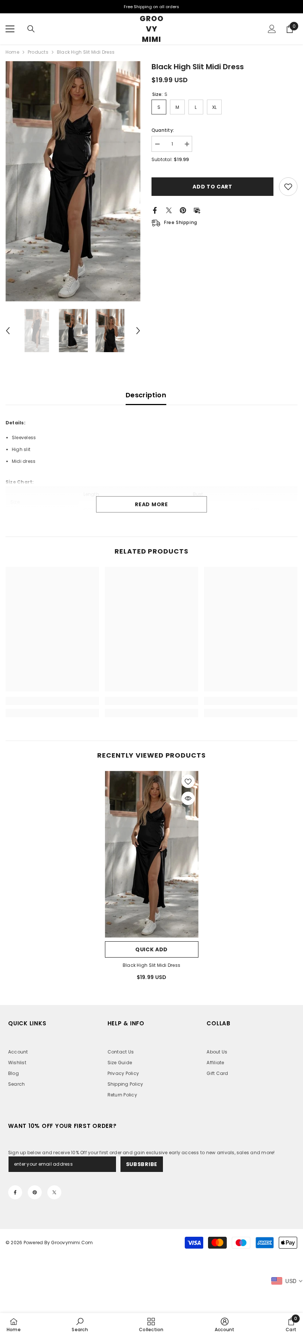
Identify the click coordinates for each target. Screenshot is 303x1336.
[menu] (10, 28)
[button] (7, 330)
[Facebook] (155, 210)
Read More (151, 504)
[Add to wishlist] (288, 186)
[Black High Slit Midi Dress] (151, 854)
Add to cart (214, 186)
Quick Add (151, 949)
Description (146, 395)
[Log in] (272, 29)
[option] (73, 181)
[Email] (197, 210)
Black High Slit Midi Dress (151, 965)
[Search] (31, 28)
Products (38, 52)
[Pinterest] (183, 210)
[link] (52, 701)
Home (12, 52)
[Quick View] (188, 798)
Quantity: (163, 130)
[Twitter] (169, 210)
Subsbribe (141, 1164)
